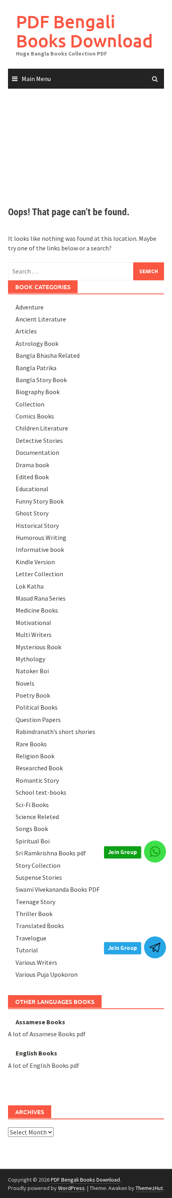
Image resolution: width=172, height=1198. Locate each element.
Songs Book (32, 829)
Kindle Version (35, 562)
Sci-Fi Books (32, 805)
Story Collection (38, 865)
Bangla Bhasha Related (48, 355)
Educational (32, 489)
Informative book (40, 549)
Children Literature (42, 428)
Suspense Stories (39, 877)
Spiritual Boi (33, 841)
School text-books (41, 792)
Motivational (33, 623)
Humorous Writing (41, 537)
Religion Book (35, 756)
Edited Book (32, 477)
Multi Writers (34, 635)
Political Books (37, 707)
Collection (30, 404)
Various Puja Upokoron (47, 974)
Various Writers (36, 962)
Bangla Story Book (41, 380)
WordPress (71, 1188)
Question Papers (38, 720)
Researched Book (39, 768)
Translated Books (40, 926)
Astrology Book (37, 343)
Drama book (32, 465)
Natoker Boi (32, 671)
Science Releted (37, 817)
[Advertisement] (86, 140)
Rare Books (31, 744)
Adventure (30, 307)
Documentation (37, 452)
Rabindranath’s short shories (55, 732)
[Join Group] (155, 852)
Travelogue (31, 938)
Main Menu (36, 79)
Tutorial (27, 950)
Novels (25, 683)
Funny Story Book (40, 501)
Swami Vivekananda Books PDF (58, 889)
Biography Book (38, 392)
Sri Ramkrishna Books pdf (51, 853)
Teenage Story (35, 902)
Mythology (30, 659)
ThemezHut (149, 1188)
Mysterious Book (38, 647)
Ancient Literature (41, 319)
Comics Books (35, 416)
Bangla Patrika (36, 368)
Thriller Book (34, 914)
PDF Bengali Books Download (84, 31)
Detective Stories (39, 440)
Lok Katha (30, 586)
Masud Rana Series (41, 598)
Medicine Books (37, 610)
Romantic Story (37, 780)
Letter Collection (39, 574)
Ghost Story (32, 513)
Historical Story (37, 526)
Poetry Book (33, 695)
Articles (26, 331)
